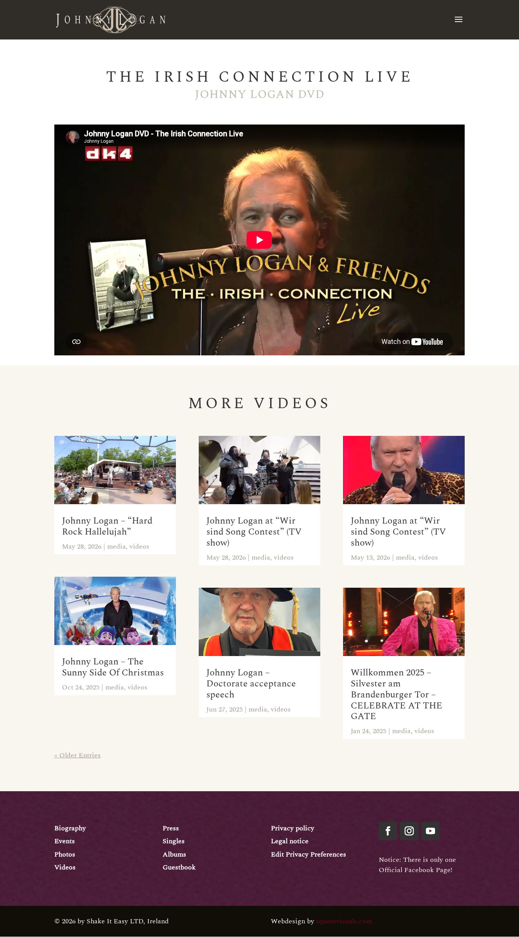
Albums (174, 854)
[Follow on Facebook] (388, 831)
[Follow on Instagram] (409, 831)
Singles (174, 841)
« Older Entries (77, 755)
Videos (65, 867)
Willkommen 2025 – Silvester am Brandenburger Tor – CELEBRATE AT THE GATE (396, 694)
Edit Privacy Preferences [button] (308, 854)
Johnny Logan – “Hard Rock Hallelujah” (107, 526)
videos (139, 546)
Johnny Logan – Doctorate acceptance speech (251, 684)
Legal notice (290, 841)
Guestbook (179, 867)
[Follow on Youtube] (430, 831)
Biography (70, 828)
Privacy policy (292, 828)
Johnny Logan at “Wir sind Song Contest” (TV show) (254, 532)
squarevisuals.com (344, 921)
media (116, 546)
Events (64, 841)
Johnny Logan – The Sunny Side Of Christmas (113, 667)
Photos (64, 854)
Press (171, 828)
